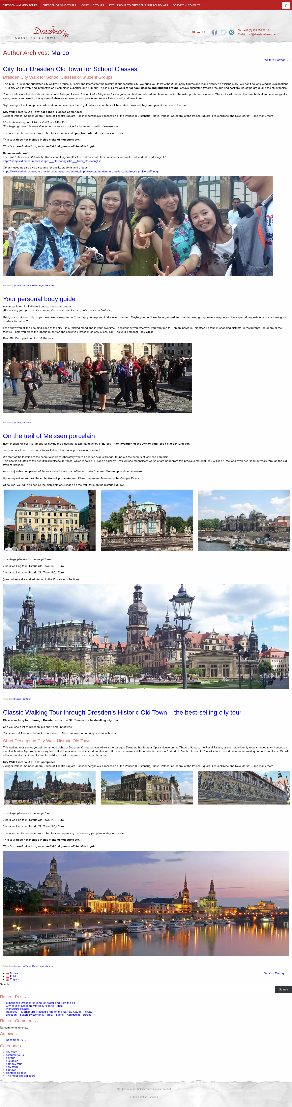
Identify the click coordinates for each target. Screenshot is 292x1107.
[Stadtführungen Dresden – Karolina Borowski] (42, 31)
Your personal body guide (39, 298)
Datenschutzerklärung (149, 1089)
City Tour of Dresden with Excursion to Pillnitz (34, 1005)
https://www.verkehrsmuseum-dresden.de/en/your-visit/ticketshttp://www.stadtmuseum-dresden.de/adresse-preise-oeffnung (80, 171)
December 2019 (16, 1039)
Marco (60, 52)
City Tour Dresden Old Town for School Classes (70, 69)
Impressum (129, 1089)
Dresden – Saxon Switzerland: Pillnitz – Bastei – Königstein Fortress (48, 1014)
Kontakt (167, 1089)
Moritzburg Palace (17, 1008)
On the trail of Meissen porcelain (49, 435)
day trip (10, 1057)
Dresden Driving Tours (59, 5)
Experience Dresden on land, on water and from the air (40, 1002)
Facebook (214, 32)
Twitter (223, 32)
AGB (119, 1089)
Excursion (12, 1060)
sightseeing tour (16, 1072)
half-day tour (14, 1063)
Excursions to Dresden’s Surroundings (138, 5)
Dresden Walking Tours (20, 5)
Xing (231, 32)
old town (27, 285)
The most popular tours (43, 285)
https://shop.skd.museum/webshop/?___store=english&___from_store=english (52, 161)
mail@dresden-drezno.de (261, 34)
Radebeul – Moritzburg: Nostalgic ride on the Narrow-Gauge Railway (49, 1011)
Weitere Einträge (276, 59)
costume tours (92, 5)
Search (4, 984)
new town (12, 1066)
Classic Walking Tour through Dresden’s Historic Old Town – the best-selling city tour (122, 712)
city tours (17, 285)
